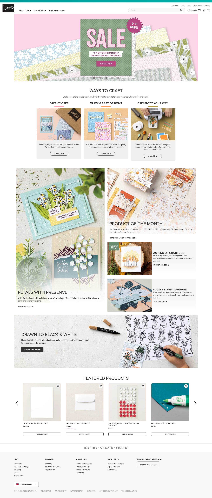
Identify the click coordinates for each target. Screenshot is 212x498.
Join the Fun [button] (159, 301)
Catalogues (113, 459)
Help (16, 459)
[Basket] (209, 10)
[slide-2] (112, 77)
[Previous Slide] (16, 406)
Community (81, 459)
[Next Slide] (195, 406)
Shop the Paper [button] (32, 349)
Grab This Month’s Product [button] (122, 237)
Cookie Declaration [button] (129, 491)
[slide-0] (100, 77)
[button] (199, 10)
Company (49, 459)
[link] (204, 10)
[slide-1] (106, 77)
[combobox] (156, 10)
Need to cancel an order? (149, 459)
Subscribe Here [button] (160, 264)
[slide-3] (118, 77)
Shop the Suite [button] (25, 306)
